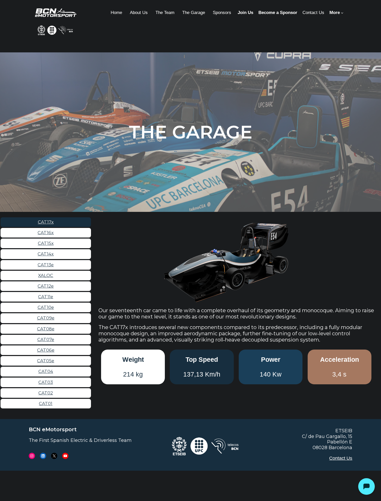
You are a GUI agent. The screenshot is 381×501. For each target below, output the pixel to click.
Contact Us (340, 458)
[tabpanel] (236, 305)
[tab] (46, 222)
